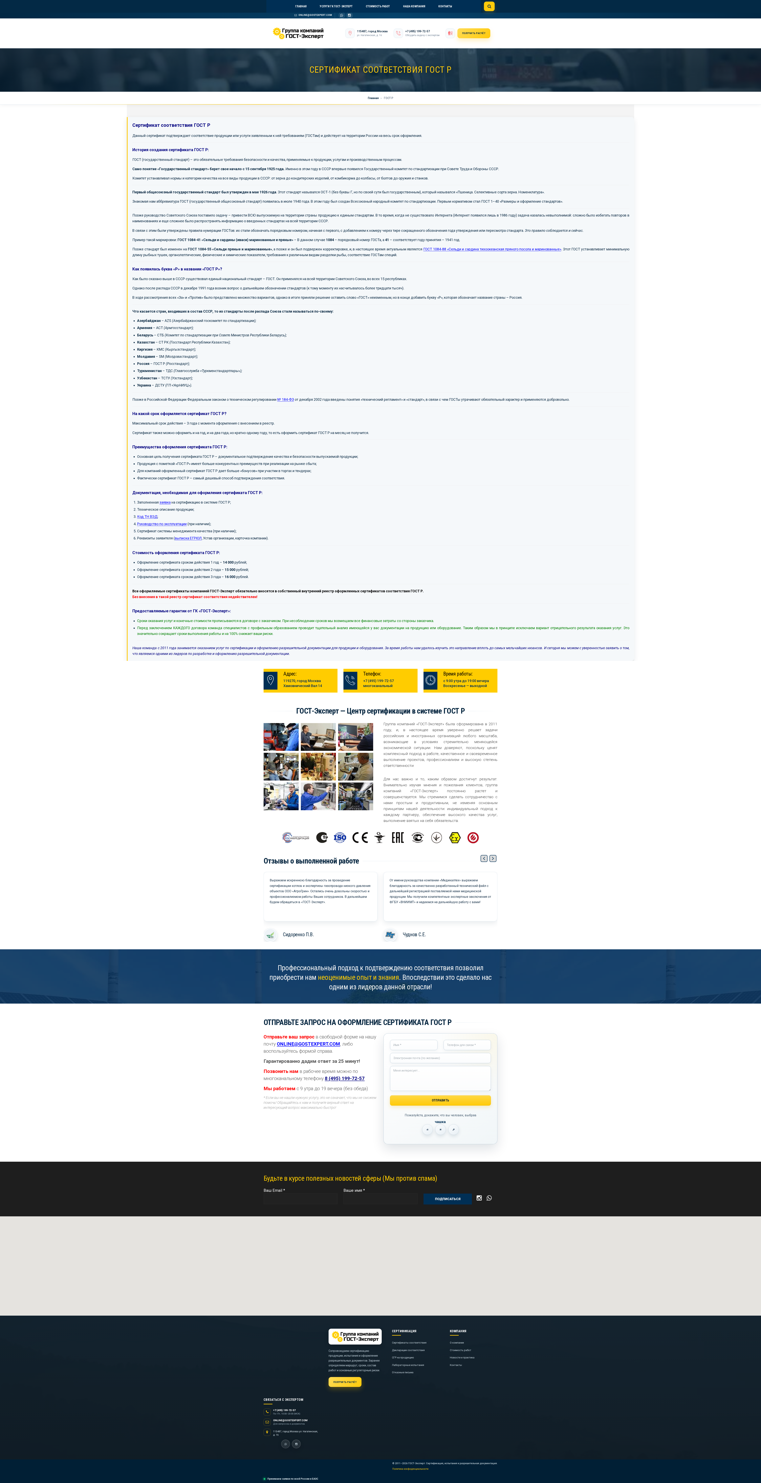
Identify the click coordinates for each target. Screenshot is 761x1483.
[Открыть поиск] (489, 6)
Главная (373, 98)
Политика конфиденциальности (410, 1469)
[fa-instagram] (349, 15)
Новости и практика (462, 1357)
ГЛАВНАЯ (301, 6)
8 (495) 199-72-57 (345, 1078)
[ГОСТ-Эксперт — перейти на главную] (303, 33)
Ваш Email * (274, 1190)
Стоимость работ (460, 1350)
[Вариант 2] (440, 1129)
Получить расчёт (474, 33)
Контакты (456, 1365)
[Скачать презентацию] (450, 33)
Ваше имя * (354, 1190)
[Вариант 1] (427, 1129)
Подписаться (447, 1199)
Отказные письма (402, 1372)
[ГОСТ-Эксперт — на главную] (355, 1337)
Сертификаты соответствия (409, 1342)
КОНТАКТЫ (445, 6)
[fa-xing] (342, 15)
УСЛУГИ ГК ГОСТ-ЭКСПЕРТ (336, 6)
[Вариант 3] (453, 1129)
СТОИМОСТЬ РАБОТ (378, 6)
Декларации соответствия (408, 1350)
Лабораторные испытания (408, 1365)
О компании (457, 1342)
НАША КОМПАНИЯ (414, 6)
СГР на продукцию (403, 1357)
